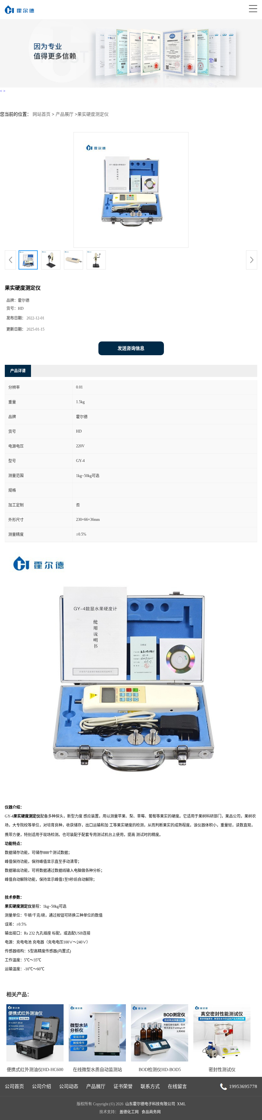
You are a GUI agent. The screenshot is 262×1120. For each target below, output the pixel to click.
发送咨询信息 (131, 348)
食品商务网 (151, 1112)
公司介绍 (41, 1086)
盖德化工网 (129, 1112)
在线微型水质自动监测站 (97, 1069)
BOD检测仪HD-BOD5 (160, 1069)
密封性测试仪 (222, 1069)
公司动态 (68, 1086)
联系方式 (150, 1086)
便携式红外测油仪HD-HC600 (35, 1069)
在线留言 (177, 1086)
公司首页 (14, 1086)
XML (181, 1104)
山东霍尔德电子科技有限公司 (150, 1104)
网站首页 (41, 114)
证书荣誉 (123, 1086)
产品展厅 (64, 114)
